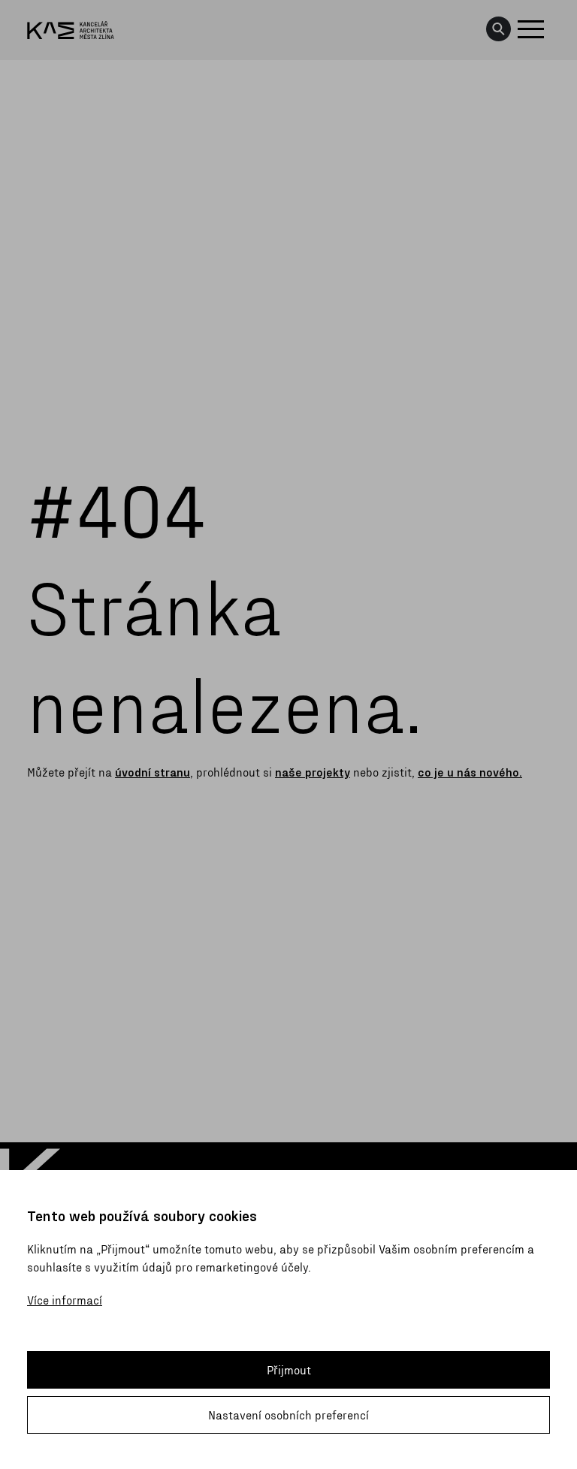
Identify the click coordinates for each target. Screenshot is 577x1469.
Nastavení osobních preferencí (288, 1414)
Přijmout (289, 1369)
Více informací (64, 1300)
